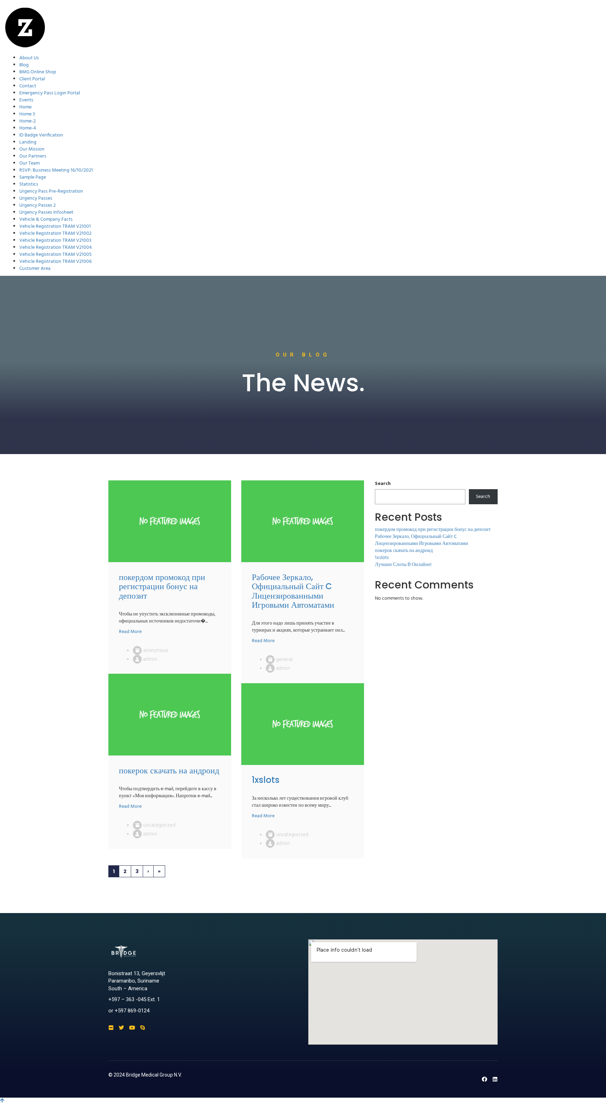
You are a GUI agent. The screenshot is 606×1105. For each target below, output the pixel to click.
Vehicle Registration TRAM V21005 (55, 255)
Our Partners (32, 156)
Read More (130, 632)
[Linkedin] (495, 1079)
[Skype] (142, 1027)
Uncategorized (159, 825)
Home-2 (27, 121)
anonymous (155, 650)
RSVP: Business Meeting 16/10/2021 (56, 170)
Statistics (28, 184)
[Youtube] (132, 1027)
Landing (27, 142)
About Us (29, 58)
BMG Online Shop (37, 72)
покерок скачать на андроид (404, 551)
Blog (24, 65)
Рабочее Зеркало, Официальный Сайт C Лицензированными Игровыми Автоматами (421, 540)
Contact (27, 86)
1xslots (382, 558)
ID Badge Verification (41, 135)
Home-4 (27, 128)
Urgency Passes (35, 198)
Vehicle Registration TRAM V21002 (55, 233)
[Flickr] (111, 1027)
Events (26, 100)
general (284, 659)
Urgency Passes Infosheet (46, 212)
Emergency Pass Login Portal (49, 93)
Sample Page (32, 177)
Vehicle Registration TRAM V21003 (55, 241)
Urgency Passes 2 (37, 205)
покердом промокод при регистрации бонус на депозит (433, 530)
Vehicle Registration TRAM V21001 (55, 226)
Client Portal (32, 79)
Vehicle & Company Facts (46, 219)
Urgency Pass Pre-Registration (51, 191)
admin (150, 659)
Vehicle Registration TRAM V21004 (55, 248)
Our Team (29, 163)
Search (383, 483)
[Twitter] (121, 1027)
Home (25, 107)
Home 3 (27, 114)
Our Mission (32, 149)
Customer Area (34, 269)
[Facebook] (484, 1079)
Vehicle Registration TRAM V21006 (55, 262)
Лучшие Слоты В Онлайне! (403, 565)
